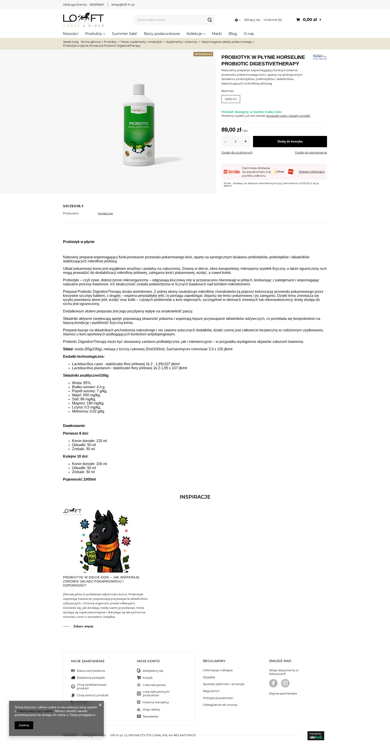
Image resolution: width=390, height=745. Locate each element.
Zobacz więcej (83, 626)
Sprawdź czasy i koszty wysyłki (288, 115)
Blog (233, 34)
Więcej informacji (312, 171)
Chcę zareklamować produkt (92, 686)
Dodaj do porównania (311, 152)
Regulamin (211, 691)
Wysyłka (209, 677)
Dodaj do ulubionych (237, 152)
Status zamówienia (91, 670)
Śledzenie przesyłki (91, 677)
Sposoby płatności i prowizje (223, 684)
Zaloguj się (252, 19)
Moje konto (148, 661)
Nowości (70, 34)
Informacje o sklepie (218, 670)
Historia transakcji (156, 702)
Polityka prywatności (218, 698)
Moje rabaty (151, 709)
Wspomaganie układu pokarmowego (227, 42)
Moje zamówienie (87, 661)
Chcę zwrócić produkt (93, 695)
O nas (249, 34)
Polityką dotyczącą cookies (35, 711)
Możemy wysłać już (235, 115)
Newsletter (151, 716)
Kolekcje (194, 34)
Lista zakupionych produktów (156, 693)
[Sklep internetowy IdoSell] (315, 736)
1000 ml (231, 99)
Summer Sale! (124, 34)
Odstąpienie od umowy (220, 704)
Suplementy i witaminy (181, 42)
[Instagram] (285, 683)
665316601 (97, 4)
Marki (217, 34)
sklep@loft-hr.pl (123, 4)
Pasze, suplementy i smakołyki (141, 42)
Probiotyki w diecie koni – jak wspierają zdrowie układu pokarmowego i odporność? (101, 581)
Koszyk (148, 677)
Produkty (93, 34)
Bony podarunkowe (162, 34)
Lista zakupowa (154, 685)
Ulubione (272, 19)
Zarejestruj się (153, 670)
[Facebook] (273, 683)
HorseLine (105, 213)
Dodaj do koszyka (290, 141)
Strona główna (91, 42)
